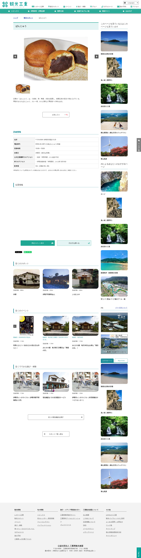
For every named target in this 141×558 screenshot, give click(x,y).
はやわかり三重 (111, 515)
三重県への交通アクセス (22, 539)
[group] (26, 283)
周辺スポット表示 (38, 243)
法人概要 (86, 515)
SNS (84, 525)
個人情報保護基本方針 (113, 532)
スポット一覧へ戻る (56, 434)
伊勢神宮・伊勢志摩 (38, 11)
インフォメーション (44, 525)
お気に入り (58, 115)
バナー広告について (121, 308)
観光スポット (28, 18)
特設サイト (106, 11)
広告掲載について (89, 522)
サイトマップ (110, 529)
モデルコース (19, 532)
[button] (97, 56)
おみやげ (129, 11)
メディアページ (88, 532)
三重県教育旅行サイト (68, 515)
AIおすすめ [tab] (121, 360)
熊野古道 (60, 11)
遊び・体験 (18, 525)
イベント (17, 522)
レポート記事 (19, 515)
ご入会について (88, 518)
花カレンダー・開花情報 (45, 518)
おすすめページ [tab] (107, 360)
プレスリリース (65, 525)
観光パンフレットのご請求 (115, 518)
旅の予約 (17, 535)
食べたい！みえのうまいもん (24, 529)
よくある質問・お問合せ (114, 522)
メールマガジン (88, 529)
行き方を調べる (74, 243)
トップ (15, 18)
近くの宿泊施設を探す (56, 417)
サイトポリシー (111, 535)
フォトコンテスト (43, 522)
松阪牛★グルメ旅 (83, 11)
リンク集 (109, 525)
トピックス (15, 11)
